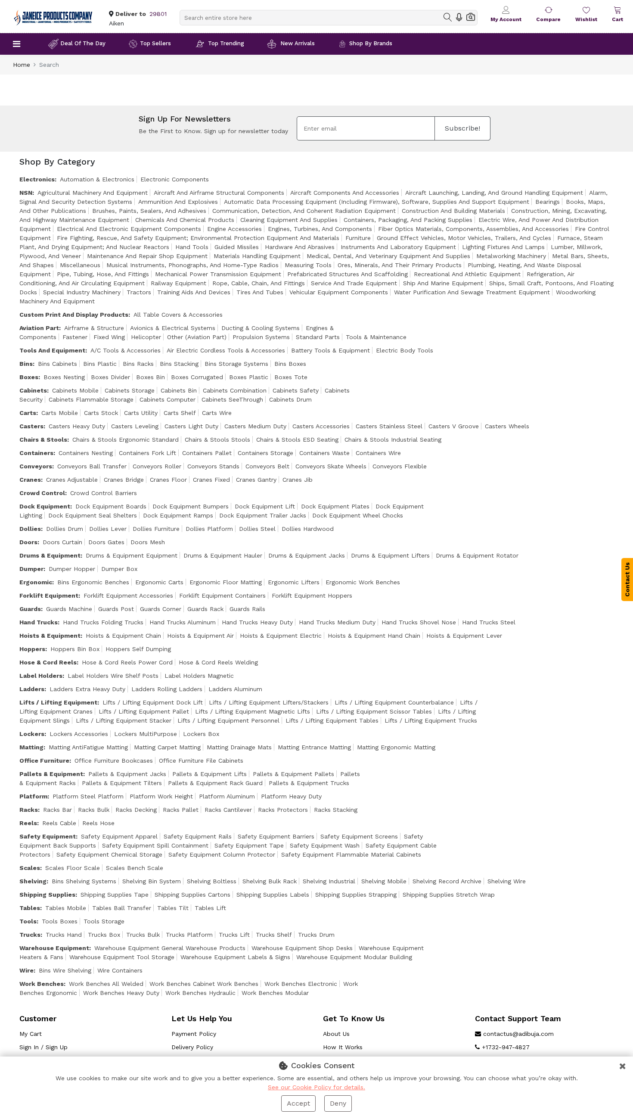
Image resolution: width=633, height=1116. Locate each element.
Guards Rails (247, 608)
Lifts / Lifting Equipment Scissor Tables (374, 711)
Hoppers (32, 648)
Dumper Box (119, 568)
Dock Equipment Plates (335, 506)
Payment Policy (193, 1033)
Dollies (30, 528)
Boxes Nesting (64, 377)
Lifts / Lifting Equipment (58, 702)
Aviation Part (39, 327)
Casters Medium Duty (255, 426)
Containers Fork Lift (147, 452)
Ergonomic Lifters (294, 582)
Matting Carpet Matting (167, 747)
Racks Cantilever (228, 809)
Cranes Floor (168, 479)
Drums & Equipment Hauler (222, 555)
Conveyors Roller (157, 466)
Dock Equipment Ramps (178, 515)
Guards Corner (160, 608)
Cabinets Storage (130, 390)
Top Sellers (155, 43)
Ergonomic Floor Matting (225, 582)
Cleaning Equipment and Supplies (289, 219)
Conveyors (35, 466)
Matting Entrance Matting (314, 747)
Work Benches (41, 983)
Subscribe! (462, 128)
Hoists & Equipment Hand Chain (374, 635)
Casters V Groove (453, 426)
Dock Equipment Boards (110, 506)
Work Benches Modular (275, 992)
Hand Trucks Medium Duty (337, 622)
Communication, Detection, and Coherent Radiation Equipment (304, 210)
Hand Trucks (38, 622)
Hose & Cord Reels (48, 662)
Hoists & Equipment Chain (123, 635)
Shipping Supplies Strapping (356, 894)
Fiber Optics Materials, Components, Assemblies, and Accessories (473, 228)
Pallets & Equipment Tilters (122, 782)
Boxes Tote (290, 377)
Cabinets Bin (179, 390)
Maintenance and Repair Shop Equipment (147, 256)
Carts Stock (101, 412)
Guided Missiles (236, 246)
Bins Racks (138, 363)
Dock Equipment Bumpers (190, 506)
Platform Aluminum (227, 796)
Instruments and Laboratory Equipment (398, 246)
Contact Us (627, 579)
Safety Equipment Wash (325, 845)
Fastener (74, 337)
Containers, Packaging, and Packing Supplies (408, 219)
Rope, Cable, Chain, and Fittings (258, 283)
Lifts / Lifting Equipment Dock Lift (152, 702)
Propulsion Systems (261, 337)
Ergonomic (35, 582)
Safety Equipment (47, 836)
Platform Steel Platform (88, 796)
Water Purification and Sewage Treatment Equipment (472, 292)
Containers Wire (378, 452)
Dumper (31, 568)
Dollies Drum (64, 528)
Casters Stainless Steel (389, 426)
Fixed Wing (109, 337)
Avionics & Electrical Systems (172, 327)
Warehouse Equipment (54, 948)
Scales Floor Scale (72, 867)
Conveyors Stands (213, 466)
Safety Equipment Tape (249, 845)
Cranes (30, 479)
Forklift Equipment (48, 595)
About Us (336, 1033)
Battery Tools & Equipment (330, 350)
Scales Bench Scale (134, 867)
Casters (31, 426)
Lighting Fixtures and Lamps (503, 246)
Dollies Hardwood (308, 528)
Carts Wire (217, 412)
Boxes (28, 377)
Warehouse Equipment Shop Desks (302, 948)
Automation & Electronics (97, 179)
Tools (28, 921)
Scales (29, 867)
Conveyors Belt (267, 466)
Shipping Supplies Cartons (192, 894)
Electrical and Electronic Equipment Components (129, 228)
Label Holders (40, 675)
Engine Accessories (234, 228)
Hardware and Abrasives (300, 246)
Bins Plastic (100, 363)
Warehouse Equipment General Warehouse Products (169, 948)
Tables (29, 907)
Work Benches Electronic (300, 983)
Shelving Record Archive (447, 881)
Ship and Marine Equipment (443, 283)
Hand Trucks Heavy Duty (257, 622)
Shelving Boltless (211, 881)
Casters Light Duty (191, 426)
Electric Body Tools (404, 350)
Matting (31, 747)
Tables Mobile (65, 907)
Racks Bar (57, 809)
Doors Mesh (147, 542)
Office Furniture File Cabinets (201, 760)
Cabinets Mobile (75, 390)
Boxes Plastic (248, 377)
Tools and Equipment (52, 350)
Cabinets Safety (296, 390)
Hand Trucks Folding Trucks (103, 622)
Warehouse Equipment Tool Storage (121, 957)
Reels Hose (98, 823)
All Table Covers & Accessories (178, 314)
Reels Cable (59, 823)
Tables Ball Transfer (121, 907)
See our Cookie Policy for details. (316, 1087)
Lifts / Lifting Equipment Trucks (431, 720)
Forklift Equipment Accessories (128, 595)
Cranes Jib (297, 479)
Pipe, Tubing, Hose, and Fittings (103, 274)
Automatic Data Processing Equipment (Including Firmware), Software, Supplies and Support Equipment (376, 201)
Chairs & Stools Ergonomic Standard (125, 439)
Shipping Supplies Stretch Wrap (449, 894)
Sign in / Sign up (43, 1047)
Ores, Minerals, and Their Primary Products (400, 265)
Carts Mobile (59, 412)
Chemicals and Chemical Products (184, 219)
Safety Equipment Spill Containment (155, 845)
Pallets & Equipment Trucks (309, 782)
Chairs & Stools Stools (217, 439)
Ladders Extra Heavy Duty (87, 689)
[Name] (448, 17)
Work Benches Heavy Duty (121, 992)
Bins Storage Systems (236, 363)
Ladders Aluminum (235, 689)
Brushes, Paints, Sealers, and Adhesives (149, 210)
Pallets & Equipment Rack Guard (215, 782)
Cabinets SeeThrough (232, 399)
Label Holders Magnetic (199, 675)
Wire (26, 970)
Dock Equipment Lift (265, 506)
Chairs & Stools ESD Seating (297, 439)
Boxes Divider (110, 377)
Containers (36, 452)
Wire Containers (120, 970)
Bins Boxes (290, 363)
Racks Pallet (181, 809)
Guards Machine (69, 608)
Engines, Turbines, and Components (320, 228)
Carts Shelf (180, 412)
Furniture (358, 237)
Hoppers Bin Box (74, 648)
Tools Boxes (60, 921)
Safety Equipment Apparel (119, 836)
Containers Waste (324, 452)
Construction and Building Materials (453, 210)
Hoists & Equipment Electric (281, 635)
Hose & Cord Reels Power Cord (127, 662)
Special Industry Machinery (82, 292)
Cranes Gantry (256, 479)
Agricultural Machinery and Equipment (92, 192)
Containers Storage (265, 452)
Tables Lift (210, 907)
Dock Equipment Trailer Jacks (262, 515)
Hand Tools (191, 246)
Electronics (37, 179)
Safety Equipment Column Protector (221, 854)
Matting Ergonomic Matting (396, 747)
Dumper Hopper (72, 568)
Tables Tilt (173, 907)
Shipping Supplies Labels (272, 894)
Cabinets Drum (290, 399)
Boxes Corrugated (197, 377)
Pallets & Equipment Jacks (127, 773)
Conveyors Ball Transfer (92, 466)
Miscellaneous (80, 265)
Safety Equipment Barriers (276, 836)
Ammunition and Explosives (178, 201)
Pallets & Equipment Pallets (293, 773)
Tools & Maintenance (376, 337)
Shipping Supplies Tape (115, 894)
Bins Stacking (179, 363)
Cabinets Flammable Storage (91, 399)
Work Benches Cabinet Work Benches (203, 983)
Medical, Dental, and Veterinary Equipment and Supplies (388, 256)
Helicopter (146, 337)
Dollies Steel (257, 528)
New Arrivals (297, 43)
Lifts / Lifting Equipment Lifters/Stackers (269, 702)
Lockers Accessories (79, 733)
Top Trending (226, 43)
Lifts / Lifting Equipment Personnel (228, 720)
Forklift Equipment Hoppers (312, 595)
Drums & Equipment (50, 555)
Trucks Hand (64, 934)
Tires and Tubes (259, 292)
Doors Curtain (62, 542)
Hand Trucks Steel (488, 622)
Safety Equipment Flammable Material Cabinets (351, 854)
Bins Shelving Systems (84, 881)
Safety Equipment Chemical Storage (109, 854)
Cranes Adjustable (72, 479)
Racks (28, 809)
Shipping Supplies (47, 894)
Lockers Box (201, 733)
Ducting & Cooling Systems (260, 327)
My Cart (30, 1033)
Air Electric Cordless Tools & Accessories (226, 350)
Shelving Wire (506, 881)
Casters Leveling (134, 426)
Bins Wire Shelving (65, 970)
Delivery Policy (192, 1047)
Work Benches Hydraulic (200, 992)
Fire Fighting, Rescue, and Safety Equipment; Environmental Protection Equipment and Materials (198, 237)
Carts (27, 412)
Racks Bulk (93, 809)
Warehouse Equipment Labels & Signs (235, 957)
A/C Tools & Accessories (125, 350)
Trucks (29, 934)
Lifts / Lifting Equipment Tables (332, 720)
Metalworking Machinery (511, 256)
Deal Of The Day (83, 43)
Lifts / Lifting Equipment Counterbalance (394, 702)
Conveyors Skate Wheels (330, 466)
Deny (338, 1103)
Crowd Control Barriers (103, 492)
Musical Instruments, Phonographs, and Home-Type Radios (192, 265)
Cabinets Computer (167, 399)
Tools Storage (104, 921)
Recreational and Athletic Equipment (467, 274)
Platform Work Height (161, 796)
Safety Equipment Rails (198, 836)
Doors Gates (106, 542)
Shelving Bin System (151, 881)
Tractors (139, 292)
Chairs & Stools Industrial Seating (392, 439)
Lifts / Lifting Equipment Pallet (144, 711)
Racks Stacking (335, 809)
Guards (30, 608)
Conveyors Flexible (399, 466)
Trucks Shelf (274, 934)
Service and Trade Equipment (354, 283)
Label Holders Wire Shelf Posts (113, 675)
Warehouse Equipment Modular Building (354, 957)
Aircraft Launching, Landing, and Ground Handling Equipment (494, 192)
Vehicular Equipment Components (338, 292)
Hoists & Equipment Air (200, 635)
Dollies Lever (108, 528)
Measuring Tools (308, 265)
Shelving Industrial (329, 881)
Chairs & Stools (43, 439)
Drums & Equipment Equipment (131, 555)
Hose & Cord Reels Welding (218, 662)
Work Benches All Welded (106, 983)
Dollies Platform (209, 528)
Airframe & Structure (94, 327)
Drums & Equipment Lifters (390, 555)
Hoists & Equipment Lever (464, 635)
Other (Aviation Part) (197, 337)
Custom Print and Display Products (73, 314)
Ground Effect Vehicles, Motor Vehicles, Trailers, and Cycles (464, 237)
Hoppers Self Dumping (138, 648)
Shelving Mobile (383, 881)
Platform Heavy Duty (291, 796)
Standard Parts (318, 337)
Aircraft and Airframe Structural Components (219, 192)
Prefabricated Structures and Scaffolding (347, 274)
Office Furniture (44, 760)
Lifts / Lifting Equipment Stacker (123, 720)
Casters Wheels (507, 426)
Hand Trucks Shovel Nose (419, 622)
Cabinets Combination (235, 390)
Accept (298, 1103)
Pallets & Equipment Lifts (209, 773)
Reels (28, 823)
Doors (28, 542)
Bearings (547, 201)
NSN (25, 192)
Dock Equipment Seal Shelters (92, 515)
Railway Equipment (178, 283)
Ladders (31, 689)
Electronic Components (174, 179)
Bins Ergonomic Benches (93, 582)
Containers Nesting (86, 452)
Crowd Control (42, 492)
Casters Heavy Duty (77, 426)
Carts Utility (141, 412)
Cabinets (33, 390)
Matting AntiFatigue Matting (88, 747)
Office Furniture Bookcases (113, 760)
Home (21, 64)
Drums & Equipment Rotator (477, 555)
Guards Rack (205, 608)
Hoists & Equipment (50, 635)
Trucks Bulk (143, 934)
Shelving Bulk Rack (269, 881)
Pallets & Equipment (51, 773)
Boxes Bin (150, 377)
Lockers (31, 733)
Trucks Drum (316, 934)
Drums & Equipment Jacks (306, 555)
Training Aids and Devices (193, 292)
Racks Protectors (283, 809)
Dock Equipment (44, 506)
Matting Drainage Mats (239, 747)
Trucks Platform (189, 934)
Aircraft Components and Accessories (344, 192)
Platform (33, 796)
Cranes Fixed (211, 479)
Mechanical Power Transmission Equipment (218, 274)
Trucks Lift (234, 934)
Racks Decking (136, 809)
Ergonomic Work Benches (363, 582)
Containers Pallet (207, 452)
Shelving (33, 881)
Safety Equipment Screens (359, 836)
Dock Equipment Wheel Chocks (357, 515)
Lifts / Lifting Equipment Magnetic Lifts (252, 711)
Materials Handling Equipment (257, 256)
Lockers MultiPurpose (145, 733)
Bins (26, 363)
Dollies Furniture (156, 528)
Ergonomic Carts (159, 582)
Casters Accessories (321, 426)
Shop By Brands (370, 43)
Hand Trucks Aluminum (182, 622)
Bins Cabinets (57, 363)
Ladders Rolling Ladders (166, 689)
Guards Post (116, 608)
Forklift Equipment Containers (222, 595)
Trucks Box (104, 934)
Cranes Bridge (124, 479)
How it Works (343, 1047)
